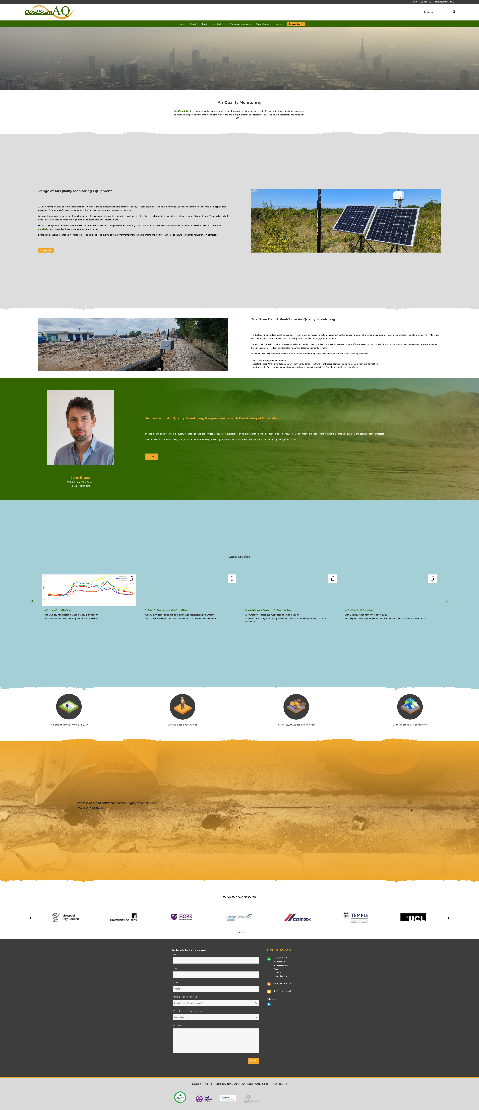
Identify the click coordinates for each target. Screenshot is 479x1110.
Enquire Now (46, 250)
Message (177, 1025)
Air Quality (49, 610)
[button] (447, 601)
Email (151, 456)
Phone (175, 982)
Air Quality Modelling (282, 610)
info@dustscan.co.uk (445, 1)
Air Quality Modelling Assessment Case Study (372, 614)
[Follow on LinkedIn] (454, 11)
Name (176, 954)
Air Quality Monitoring (62, 610)
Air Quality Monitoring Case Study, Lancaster (171, 614)
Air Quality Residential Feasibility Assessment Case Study (279, 614)
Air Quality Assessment (263, 610)
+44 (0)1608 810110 (421, 1)
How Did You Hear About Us (185, 997)
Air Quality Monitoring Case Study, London (70, 614)
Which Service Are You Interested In (188, 1011)
